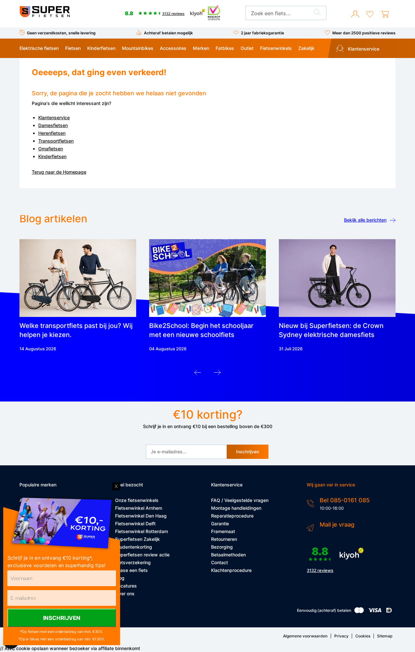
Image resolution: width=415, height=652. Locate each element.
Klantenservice (363, 49)
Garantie (220, 523)
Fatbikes (225, 48)
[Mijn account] (355, 14)
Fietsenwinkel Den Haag (141, 515)
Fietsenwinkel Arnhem (138, 508)
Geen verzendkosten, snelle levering (61, 32)
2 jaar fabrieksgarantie (262, 32)
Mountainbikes (137, 48)
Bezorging (222, 547)
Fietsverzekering (133, 562)
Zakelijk (306, 48)
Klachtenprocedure (231, 570)
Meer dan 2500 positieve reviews (364, 32)
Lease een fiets (131, 570)
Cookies (362, 636)
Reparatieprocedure (232, 515)
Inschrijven (247, 451)
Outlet (247, 48)
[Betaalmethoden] (359, 611)
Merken (201, 48)
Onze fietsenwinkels (137, 500)
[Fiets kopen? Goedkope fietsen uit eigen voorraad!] (44, 15)
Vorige (198, 374)
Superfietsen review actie (142, 554)
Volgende (217, 374)
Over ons (125, 593)
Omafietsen (50, 148)
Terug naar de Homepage (59, 172)
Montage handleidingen (236, 508)
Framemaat (223, 531)
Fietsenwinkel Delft (135, 523)
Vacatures (126, 585)
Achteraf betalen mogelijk (168, 32)
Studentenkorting (133, 547)
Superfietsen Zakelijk (137, 539)
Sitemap (384, 636)
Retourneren (224, 539)
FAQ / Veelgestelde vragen (239, 500)
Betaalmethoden (228, 554)
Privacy (341, 636)
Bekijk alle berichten (365, 220)
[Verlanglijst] (370, 14)
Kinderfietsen (101, 48)
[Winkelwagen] (385, 14)
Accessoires (173, 48)
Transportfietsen (56, 141)
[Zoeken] (317, 13)
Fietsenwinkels (276, 48)
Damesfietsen (53, 125)
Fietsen (73, 48)
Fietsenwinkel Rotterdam (141, 531)
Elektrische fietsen (39, 48)
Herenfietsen (51, 133)
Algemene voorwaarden (305, 636)
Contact (219, 562)
